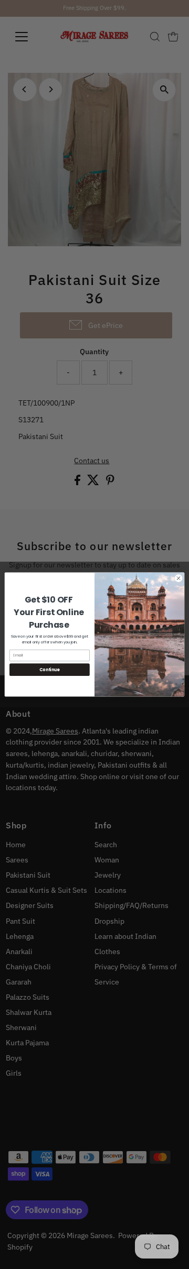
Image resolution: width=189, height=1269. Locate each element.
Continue (49, 669)
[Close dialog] (178, 578)
